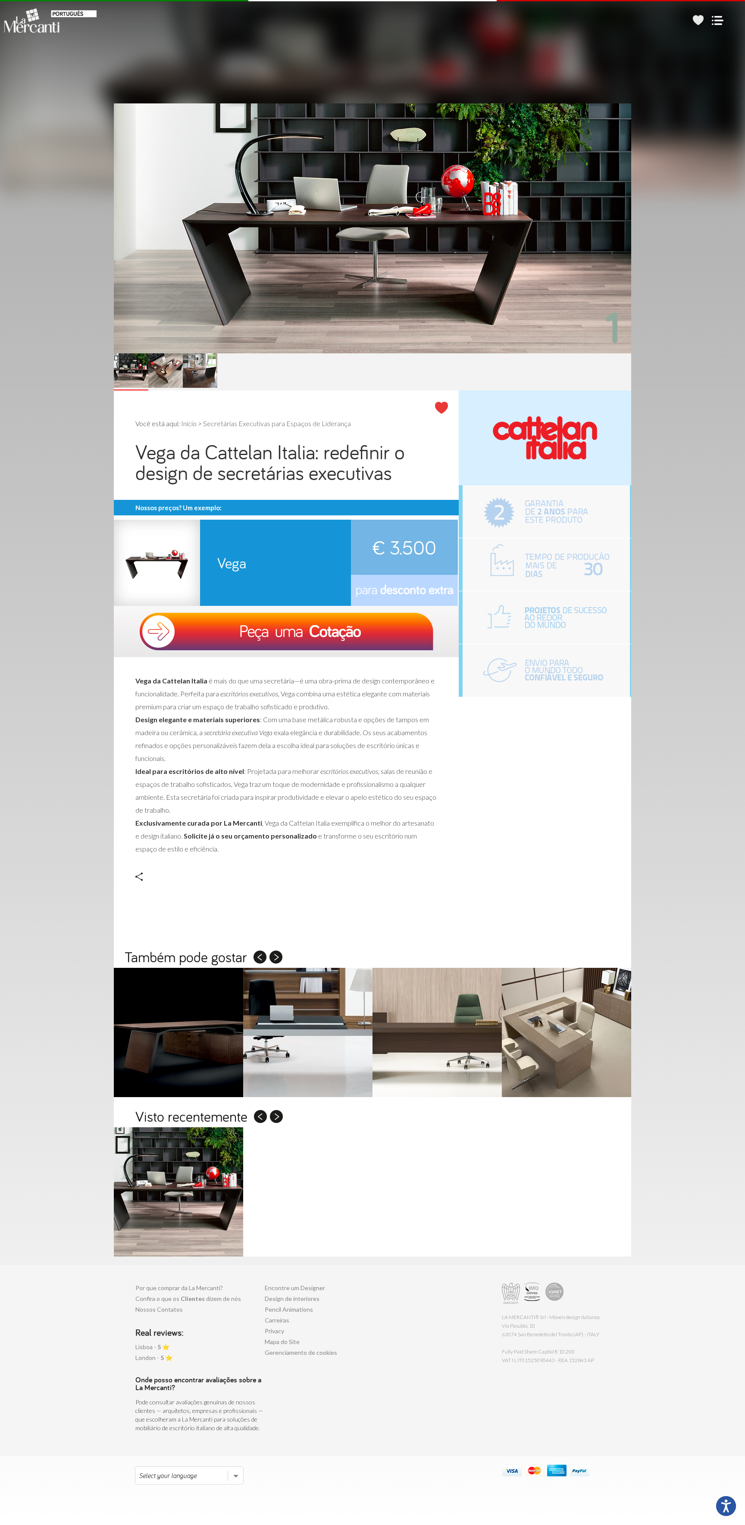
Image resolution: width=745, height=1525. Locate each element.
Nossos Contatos (159, 1309)
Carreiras (277, 1320)
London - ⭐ (153, 1357)
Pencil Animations (289, 1309)
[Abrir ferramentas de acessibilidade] (726, 1506)
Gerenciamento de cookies (301, 1352)
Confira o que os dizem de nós (188, 1298)
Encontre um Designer (295, 1287)
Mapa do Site (282, 1341)
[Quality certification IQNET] (554, 1293)
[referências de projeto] (546, 617)
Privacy (274, 1331)
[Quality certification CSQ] (533, 1293)
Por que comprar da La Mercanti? (179, 1287)
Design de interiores (292, 1298)
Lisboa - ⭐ (152, 1346)
